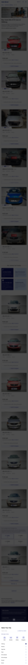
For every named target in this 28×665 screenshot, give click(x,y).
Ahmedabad (4, 654)
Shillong (3, 643)
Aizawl (2, 660)
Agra (2, 652)
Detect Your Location (22, 630)
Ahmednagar (4, 657)
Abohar (3, 646)
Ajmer (2, 662)
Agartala (3, 649)
